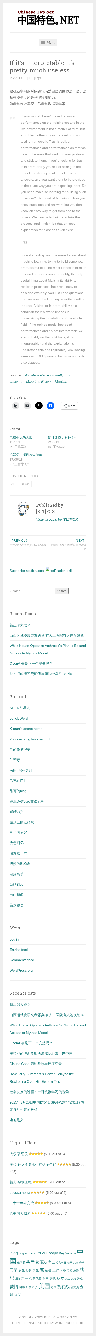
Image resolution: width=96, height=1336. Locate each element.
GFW (41, 1253)
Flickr (32, 1253)
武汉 (73, 1278)
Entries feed (19, 950)
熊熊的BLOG (20, 864)
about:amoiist (20, 1193)
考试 (53, 1287)
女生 (21, 1270)
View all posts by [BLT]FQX (57, 519)
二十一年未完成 (22, 1203)
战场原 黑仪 (19, 1154)
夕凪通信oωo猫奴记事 (27, 801)
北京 (75, 1262)
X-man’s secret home (26, 729)
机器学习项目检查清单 (26, 455)
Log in (14, 939)
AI (12, 484)
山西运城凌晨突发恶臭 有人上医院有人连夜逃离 (47, 635)
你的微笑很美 (20, 749)
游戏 (80, 1278)
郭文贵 (75, 1287)
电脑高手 (17, 874)
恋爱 (76, 1270)
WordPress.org (21, 970)
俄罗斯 (21, 1262)
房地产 (19, 1278)
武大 (67, 1278)
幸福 (69, 1270)
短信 (28, 1287)
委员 (28, 1270)
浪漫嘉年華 (18, 853)
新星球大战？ (20, 625)
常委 (63, 1270)
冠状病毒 (47, 1262)
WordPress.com (69, 1323)
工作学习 (33, 476)
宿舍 (48, 1270)
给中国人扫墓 (20, 1213)
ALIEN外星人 (20, 708)
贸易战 (63, 1286)
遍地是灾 (17, 1120)
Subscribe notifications (28, 571)
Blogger (23, 1253)
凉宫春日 (61, 1262)
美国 (44, 1286)
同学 (13, 1270)
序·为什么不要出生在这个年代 (33, 1164)
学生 (35, 1270)
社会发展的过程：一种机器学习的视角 (39, 1092)
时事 (46, 1278)
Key (62, 1253)
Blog (14, 1253)
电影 (22, 1287)
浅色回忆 (17, 843)
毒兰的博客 (18, 832)
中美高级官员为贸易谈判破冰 (28, 542)
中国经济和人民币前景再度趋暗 (68, 545)
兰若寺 (15, 760)
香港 (17, 1294)
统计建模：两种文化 (62, 437)
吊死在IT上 (18, 781)
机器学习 (25, 484)
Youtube (70, 1253)
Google (52, 1253)
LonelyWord (19, 718)
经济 (35, 1287)
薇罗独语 (17, 905)
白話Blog (16, 884)
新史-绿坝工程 (21, 1182)
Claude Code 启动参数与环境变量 (36, 1064)
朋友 (60, 1278)
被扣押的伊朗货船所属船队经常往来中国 (41, 674)
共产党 (32, 1262)
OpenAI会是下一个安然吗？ (31, 663)
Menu (50, 42)
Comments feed (22, 960)
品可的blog (18, 791)
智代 (53, 1278)
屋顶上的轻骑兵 (22, 822)
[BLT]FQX (34, 78)
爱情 (14, 1286)
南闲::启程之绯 (21, 770)
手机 (28, 1278)
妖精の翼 (17, 812)
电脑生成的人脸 (21, 437)
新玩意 (37, 1278)
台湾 (81, 1262)
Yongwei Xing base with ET (30, 739)
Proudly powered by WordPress (48, 1317)
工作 (55, 1270)
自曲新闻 (17, 895)
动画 (69, 1262)
